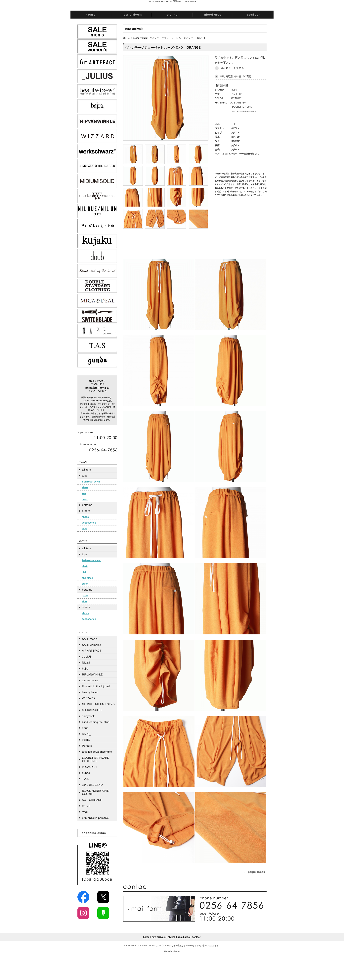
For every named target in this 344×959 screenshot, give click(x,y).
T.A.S (85, 778)
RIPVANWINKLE (92, 674)
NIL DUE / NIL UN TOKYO (98, 704)
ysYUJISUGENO (92, 784)
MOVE (86, 805)
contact (196, 937)
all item (86, 469)
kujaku (86, 739)
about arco (184, 937)
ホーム (126, 38)
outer (85, 499)
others (86, 510)
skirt (84, 601)
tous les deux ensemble (97, 751)
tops (84, 475)
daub (85, 728)
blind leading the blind (95, 722)
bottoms (87, 504)
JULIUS (87, 656)
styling (171, 937)
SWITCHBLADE (92, 799)
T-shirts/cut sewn (91, 560)
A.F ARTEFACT (92, 650)
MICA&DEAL (90, 766)
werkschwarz (90, 680)
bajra (85, 668)
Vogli (85, 811)
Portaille (87, 745)
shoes (85, 517)
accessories (89, 522)
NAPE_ (86, 733)
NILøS (86, 662)
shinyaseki (88, 716)
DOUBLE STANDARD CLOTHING (95, 759)
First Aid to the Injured (96, 686)
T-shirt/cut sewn (91, 481)
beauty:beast (90, 692)
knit (84, 493)
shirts (85, 487)
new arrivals (140, 38)
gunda (86, 772)
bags (84, 528)
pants (85, 595)
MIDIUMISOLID (92, 710)
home (146, 937)
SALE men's (89, 638)
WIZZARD (88, 698)
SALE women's (91, 644)
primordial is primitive (95, 817)
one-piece (87, 578)
